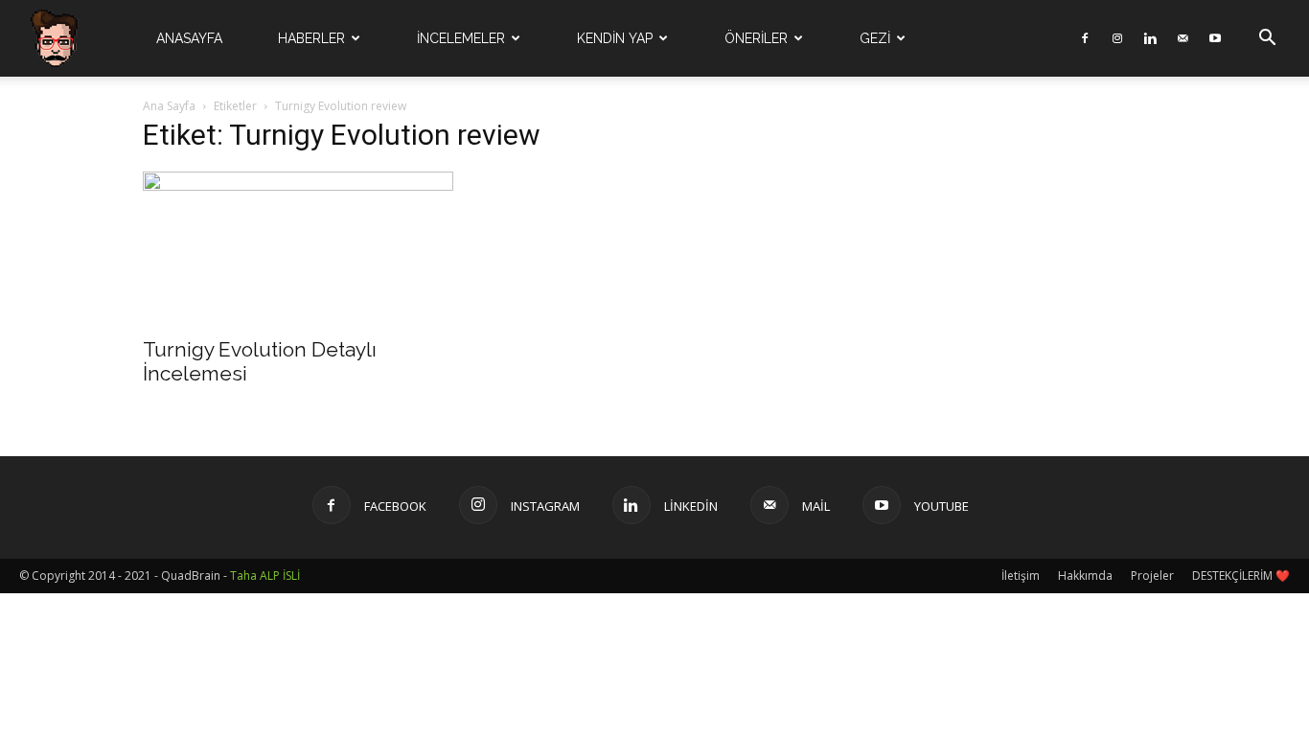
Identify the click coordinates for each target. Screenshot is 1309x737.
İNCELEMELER (461, 38)
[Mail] (1182, 38)
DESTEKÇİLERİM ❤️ (1241, 575)
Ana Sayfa (169, 106)
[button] (1267, 40)
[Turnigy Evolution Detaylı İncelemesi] (298, 248)
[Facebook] (1084, 38)
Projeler (1152, 575)
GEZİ (875, 38)
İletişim (1020, 575)
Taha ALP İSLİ (265, 575)
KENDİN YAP (615, 38)
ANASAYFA (189, 38)
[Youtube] (1215, 38)
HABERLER (311, 38)
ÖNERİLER (756, 38)
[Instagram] (1117, 38)
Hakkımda (1085, 575)
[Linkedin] (1150, 38)
